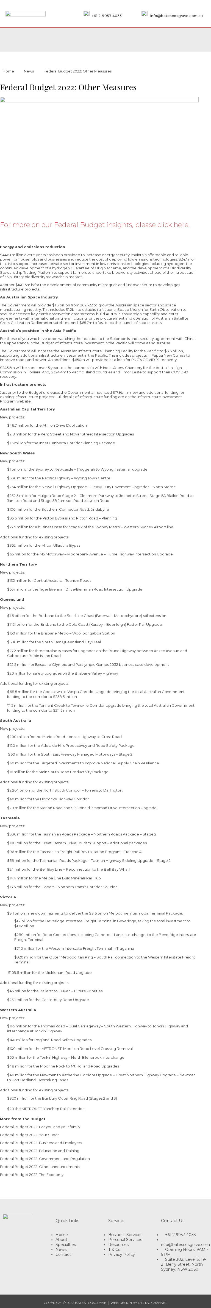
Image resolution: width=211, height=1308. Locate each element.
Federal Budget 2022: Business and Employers (41, 1143)
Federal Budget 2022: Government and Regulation (45, 1158)
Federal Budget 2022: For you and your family (40, 1127)
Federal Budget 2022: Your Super (29, 1135)
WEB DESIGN (121, 1303)
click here (172, 225)
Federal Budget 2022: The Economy (31, 1174)
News (29, 71)
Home (8, 71)
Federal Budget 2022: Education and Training (39, 1150)
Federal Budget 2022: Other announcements (40, 1166)
